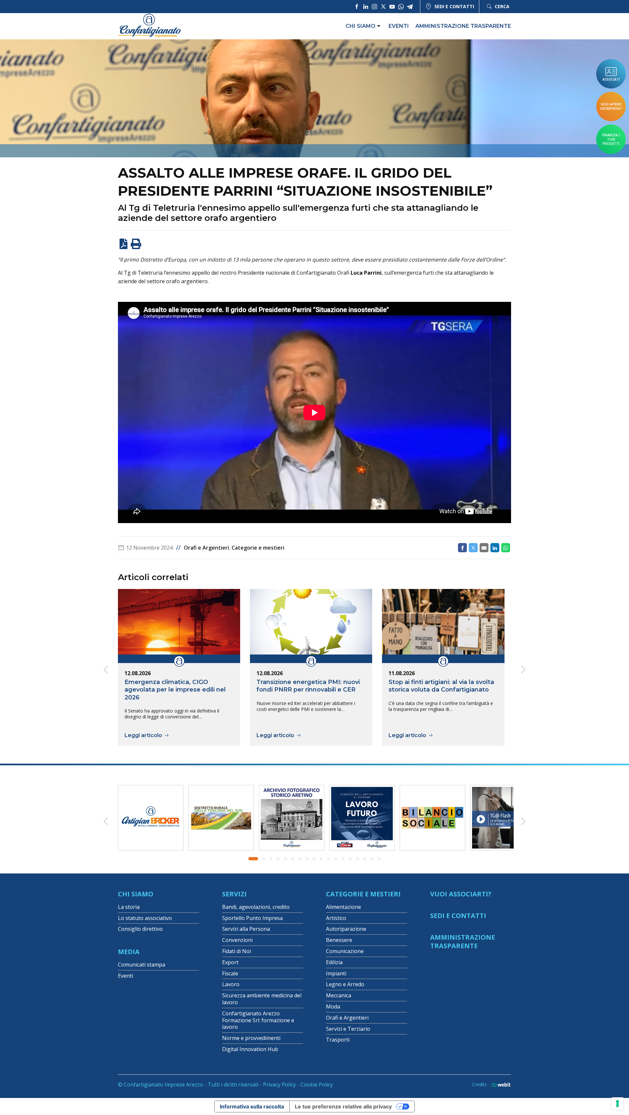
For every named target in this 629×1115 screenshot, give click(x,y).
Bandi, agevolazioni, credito (256, 906)
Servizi (234, 894)
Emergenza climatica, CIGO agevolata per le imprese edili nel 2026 (175, 689)
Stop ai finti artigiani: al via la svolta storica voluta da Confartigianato (441, 685)
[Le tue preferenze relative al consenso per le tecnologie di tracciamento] (617, 1103)
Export (230, 962)
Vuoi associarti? (460, 894)
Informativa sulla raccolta (252, 1106)
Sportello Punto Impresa (252, 918)
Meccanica (338, 995)
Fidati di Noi (236, 951)
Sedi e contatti (454, 6)
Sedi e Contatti (458, 915)
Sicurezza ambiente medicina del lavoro (261, 999)
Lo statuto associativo (145, 918)
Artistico (336, 918)
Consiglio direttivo (140, 928)
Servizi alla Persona (246, 928)
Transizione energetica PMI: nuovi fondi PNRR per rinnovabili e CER (308, 685)
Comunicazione (345, 951)
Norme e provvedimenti (251, 1038)
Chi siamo (360, 26)
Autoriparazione (346, 928)
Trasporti (338, 1039)
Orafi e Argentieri (206, 547)
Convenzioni (237, 940)
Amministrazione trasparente (463, 26)
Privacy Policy (279, 1084)
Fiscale (230, 973)
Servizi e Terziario (348, 1028)
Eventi (399, 26)
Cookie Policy (316, 1084)
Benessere (339, 940)
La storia (129, 906)
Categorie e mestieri (258, 547)
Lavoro (230, 984)
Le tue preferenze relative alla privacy (343, 1106)
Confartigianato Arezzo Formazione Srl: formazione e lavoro (258, 1020)
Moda (333, 1006)
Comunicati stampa (141, 964)
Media (129, 951)
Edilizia (334, 962)
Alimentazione (343, 906)
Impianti (336, 973)
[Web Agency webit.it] (499, 1085)
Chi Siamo (135, 894)
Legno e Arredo (345, 984)
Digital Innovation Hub (250, 1049)
